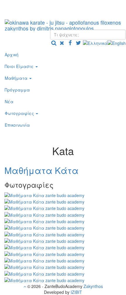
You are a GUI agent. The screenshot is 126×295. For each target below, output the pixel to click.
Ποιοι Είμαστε (20, 66)
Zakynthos (93, 286)
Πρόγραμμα (17, 90)
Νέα (9, 101)
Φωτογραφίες (20, 113)
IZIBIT (76, 292)
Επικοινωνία (17, 125)
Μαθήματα (17, 78)
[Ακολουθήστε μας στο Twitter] (78, 42)
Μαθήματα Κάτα (41, 170)
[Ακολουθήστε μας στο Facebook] (70, 42)
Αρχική (11, 54)
